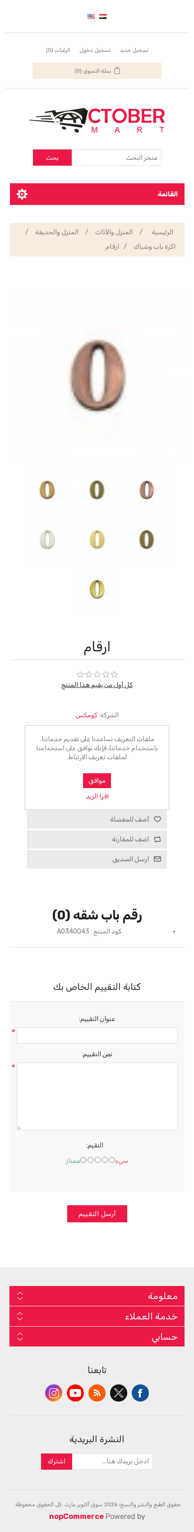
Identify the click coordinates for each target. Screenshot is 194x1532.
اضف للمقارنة (130, 839)
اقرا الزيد (97, 796)
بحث (52, 158)
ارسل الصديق (130, 859)
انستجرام (53, 1393)
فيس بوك (140, 1393)
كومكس (86, 715)
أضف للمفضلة (129, 819)
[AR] (102, 16)
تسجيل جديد (134, 50)
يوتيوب (75, 1393)
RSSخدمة (97, 1393)
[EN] (91, 16)
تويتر (118, 1393)
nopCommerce (76, 1516)
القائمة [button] (167, 194)
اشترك (56, 1461)
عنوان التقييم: (97, 1019)
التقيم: (94, 1145)
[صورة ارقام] (146, 489)
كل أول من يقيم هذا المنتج (97, 685)
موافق (97, 781)
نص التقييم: (97, 1054)
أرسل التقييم (97, 1214)
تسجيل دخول (95, 50)
